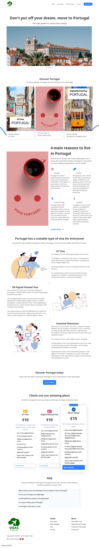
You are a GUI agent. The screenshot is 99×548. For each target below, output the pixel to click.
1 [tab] (46, 67)
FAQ (51, 527)
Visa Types (53, 521)
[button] (49, 491)
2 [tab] (48, 67)
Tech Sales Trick (76, 521)
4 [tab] (52, 67)
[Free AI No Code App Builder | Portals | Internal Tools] (6, 545)
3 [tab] (50, 67)
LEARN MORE (56, 229)
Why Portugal (54, 524)
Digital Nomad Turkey (78, 524)
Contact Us (75, 530)
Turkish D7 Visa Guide (78, 527)
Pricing (52, 530)
